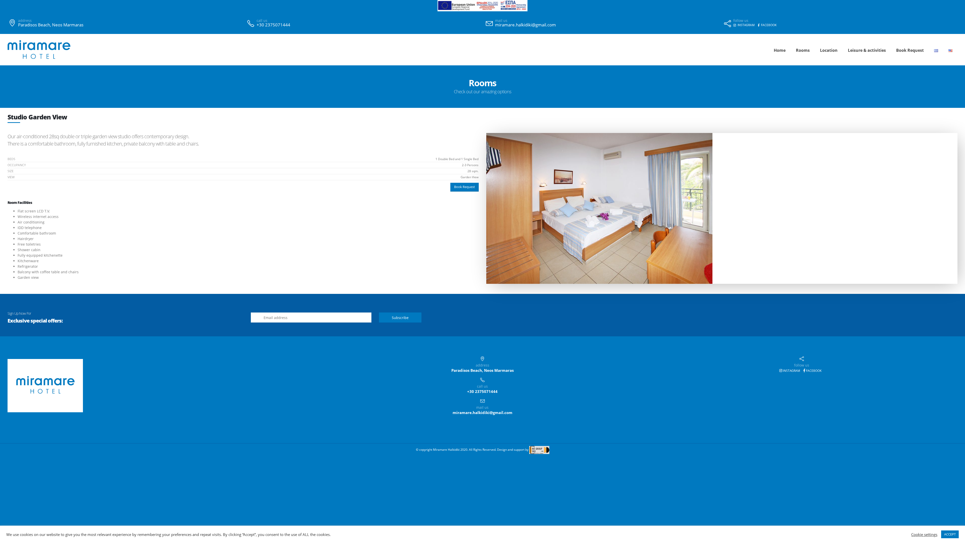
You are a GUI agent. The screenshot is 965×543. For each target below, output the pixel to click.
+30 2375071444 (273, 25)
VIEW (11, 177)
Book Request (910, 50)
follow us (740, 20)
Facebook (813, 371)
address (25, 20)
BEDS (11, 159)
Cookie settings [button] (924, 534)
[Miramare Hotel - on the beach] (39, 49)
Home (780, 50)
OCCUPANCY (17, 165)
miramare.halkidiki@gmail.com (525, 25)
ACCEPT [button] (950, 534)
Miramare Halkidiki (446, 449)
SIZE (11, 171)
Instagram (791, 371)
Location (829, 50)
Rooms (803, 50)
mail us (501, 20)
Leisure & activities (867, 50)
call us (262, 20)
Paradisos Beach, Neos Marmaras (50, 25)
